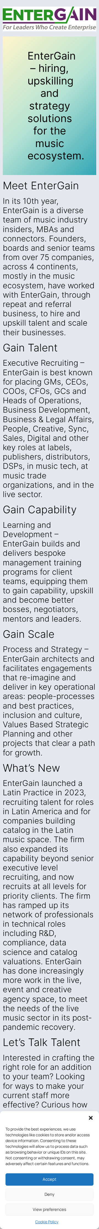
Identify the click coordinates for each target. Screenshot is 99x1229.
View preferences (49, 1209)
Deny (49, 1194)
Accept (49, 1179)
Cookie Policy (46, 1221)
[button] (91, 1118)
